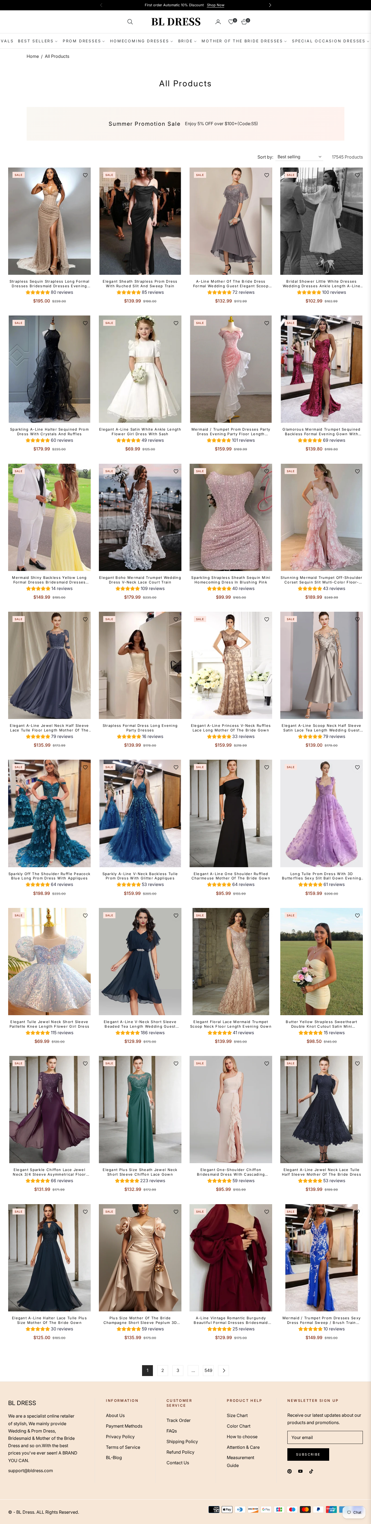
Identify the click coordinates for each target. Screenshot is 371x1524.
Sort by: (265, 157)
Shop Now (215, 5)
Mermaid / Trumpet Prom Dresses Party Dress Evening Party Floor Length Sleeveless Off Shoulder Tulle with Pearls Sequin (231, 431)
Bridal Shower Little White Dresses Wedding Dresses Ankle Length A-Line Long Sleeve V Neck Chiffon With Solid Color (321, 283)
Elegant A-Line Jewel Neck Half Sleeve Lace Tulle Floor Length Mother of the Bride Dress (49, 728)
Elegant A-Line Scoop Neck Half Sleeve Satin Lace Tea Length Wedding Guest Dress (321, 728)
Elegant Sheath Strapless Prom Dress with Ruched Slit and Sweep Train (140, 283)
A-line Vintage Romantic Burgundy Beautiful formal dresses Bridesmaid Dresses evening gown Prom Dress (231, 1320)
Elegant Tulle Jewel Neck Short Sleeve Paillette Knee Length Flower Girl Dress (50, 1024)
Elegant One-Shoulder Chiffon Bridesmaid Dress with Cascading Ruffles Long (231, 1172)
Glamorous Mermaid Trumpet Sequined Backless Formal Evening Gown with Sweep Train (321, 431)
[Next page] (223, 1370)
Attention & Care (243, 1447)
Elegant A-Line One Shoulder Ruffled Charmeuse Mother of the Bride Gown (230, 876)
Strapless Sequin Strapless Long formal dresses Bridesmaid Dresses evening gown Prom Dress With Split (49, 283)
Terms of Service (123, 1447)
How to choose (242, 1436)
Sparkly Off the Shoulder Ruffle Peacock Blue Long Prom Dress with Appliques (49, 876)
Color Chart (238, 1426)
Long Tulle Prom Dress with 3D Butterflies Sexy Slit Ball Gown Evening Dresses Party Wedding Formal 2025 (321, 876)
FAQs (171, 1431)
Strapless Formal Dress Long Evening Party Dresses (140, 727)
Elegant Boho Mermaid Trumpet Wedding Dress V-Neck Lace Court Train (140, 579)
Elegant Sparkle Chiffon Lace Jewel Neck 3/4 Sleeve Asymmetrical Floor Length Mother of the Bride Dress (49, 1172)
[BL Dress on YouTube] (300, 1471)
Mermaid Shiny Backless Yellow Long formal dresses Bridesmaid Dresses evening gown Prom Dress (49, 580)
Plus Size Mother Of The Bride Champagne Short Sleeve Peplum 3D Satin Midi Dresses (140, 1320)
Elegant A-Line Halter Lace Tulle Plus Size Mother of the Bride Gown (49, 1320)
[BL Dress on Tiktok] (312, 1471)
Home (33, 56)
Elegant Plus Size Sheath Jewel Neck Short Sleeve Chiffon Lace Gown (140, 1172)
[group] (49, 293)
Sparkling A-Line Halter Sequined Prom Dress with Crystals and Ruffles (49, 431)
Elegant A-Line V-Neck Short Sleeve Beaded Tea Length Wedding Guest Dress (140, 1024)
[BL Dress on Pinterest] (289, 1471)
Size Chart (237, 1415)
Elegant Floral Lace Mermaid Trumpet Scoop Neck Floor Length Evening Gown (231, 1024)
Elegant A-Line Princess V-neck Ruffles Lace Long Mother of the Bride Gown (231, 727)
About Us (115, 1415)
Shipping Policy (182, 1441)
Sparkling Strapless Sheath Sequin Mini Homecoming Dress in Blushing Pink (230, 579)
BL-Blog (114, 1457)
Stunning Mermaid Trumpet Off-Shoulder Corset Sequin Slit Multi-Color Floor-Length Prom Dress (321, 580)
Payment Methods (124, 1426)
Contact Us (177, 1462)
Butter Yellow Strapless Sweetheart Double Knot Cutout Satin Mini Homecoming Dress (321, 1024)
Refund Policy (180, 1452)
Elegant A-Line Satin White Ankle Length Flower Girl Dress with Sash (140, 431)
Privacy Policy (120, 1436)
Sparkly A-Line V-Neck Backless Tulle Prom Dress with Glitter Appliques (140, 876)
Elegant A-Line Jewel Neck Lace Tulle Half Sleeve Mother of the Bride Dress (321, 1172)
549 (208, 1370)
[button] (130, 21)
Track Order (178, 1420)
